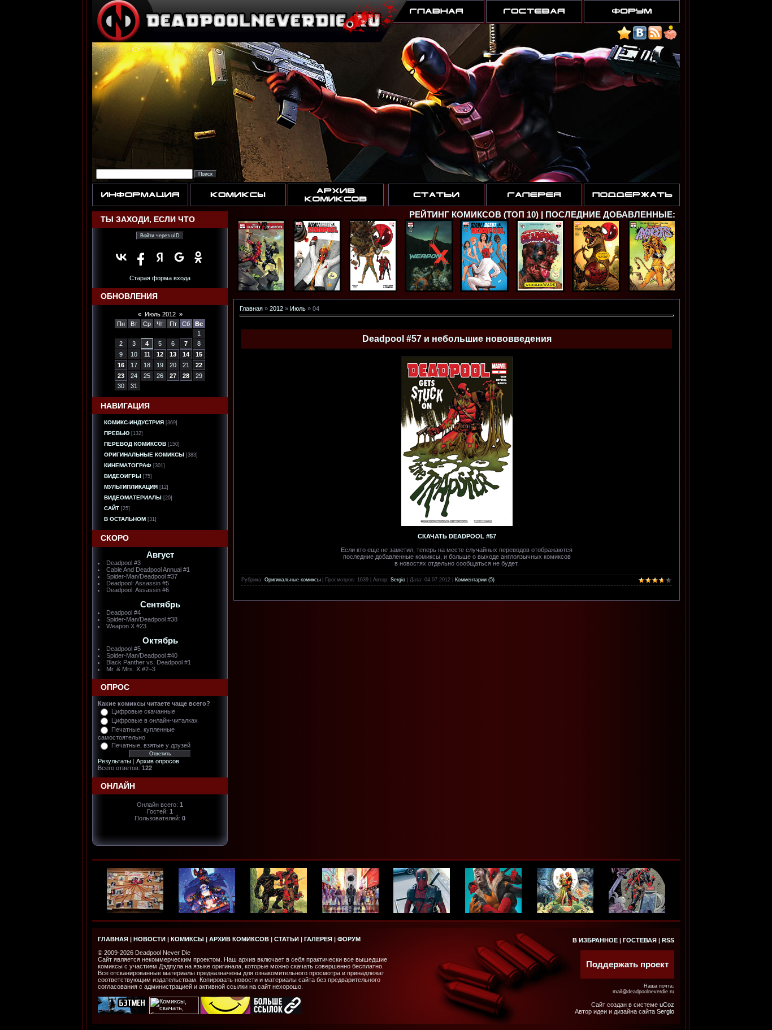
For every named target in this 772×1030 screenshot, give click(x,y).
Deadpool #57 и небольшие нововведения (457, 339)
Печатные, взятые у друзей (150, 745)
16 (121, 365)
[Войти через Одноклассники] (198, 257)
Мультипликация (131, 487)
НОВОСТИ (149, 939)
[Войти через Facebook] (140, 257)
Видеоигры (122, 476)
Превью (116, 433)
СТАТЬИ (286, 939)
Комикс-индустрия (134, 422)
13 (173, 354)
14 (186, 354)
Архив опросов (157, 761)
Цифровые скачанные (143, 711)
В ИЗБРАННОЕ (595, 940)
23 (121, 375)
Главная (251, 308)
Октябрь (160, 640)
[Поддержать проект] (670, 37)
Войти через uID (160, 235)
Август (160, 554)
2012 (276, 308)
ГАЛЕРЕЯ (318, 939)
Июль (298, 308)
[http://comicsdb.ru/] (225, 1012)
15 (199, 354)
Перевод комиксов (135, 444)
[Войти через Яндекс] (159, 257)
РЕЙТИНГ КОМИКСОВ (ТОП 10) (474, 214)
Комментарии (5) (475, 580)
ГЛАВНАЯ (113, 939)
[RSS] (655, 37)
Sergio (398, 580)
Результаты (114, 761)
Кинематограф (127, 465)
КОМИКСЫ (187, 939)
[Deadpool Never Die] (624, 37)
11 (147, 354)
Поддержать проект (627, 964)
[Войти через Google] (179, 257)
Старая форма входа (159, 278)
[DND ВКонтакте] (640, 37)
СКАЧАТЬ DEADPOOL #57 (457, 536)
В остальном (125, 519)
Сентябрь (160, 604)
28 (186, 375)
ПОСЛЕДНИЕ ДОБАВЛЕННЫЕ (609, 214)
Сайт (111, 508)
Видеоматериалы (133, 497)
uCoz (667, 1004)
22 (199, 365)
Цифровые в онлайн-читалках (154, 720)
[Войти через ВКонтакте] (121, 257)
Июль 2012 (160, 314)
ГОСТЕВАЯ (640, 940)
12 (160, 354)
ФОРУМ (349, 939)
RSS (668, 940)
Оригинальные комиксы (144, 454)
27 (173, 375)
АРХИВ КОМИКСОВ (239, 939)
